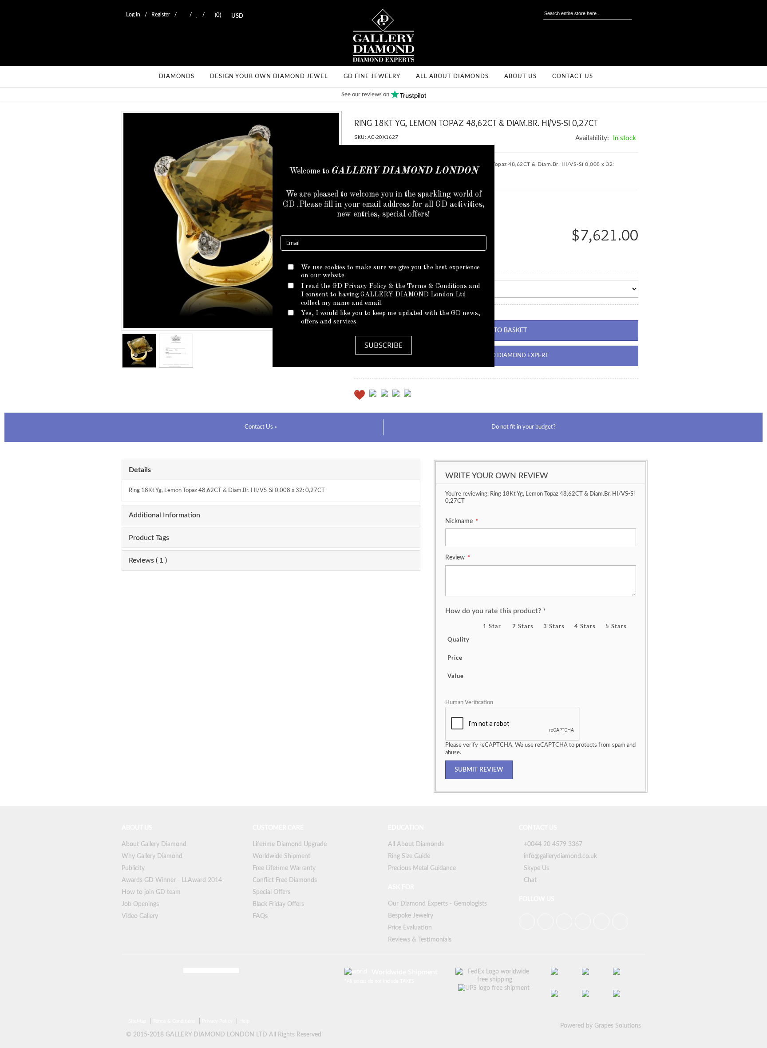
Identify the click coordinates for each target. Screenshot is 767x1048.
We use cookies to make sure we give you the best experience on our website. (390, 272)
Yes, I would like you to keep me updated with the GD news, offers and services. (390, 317)
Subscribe (383, 345)
